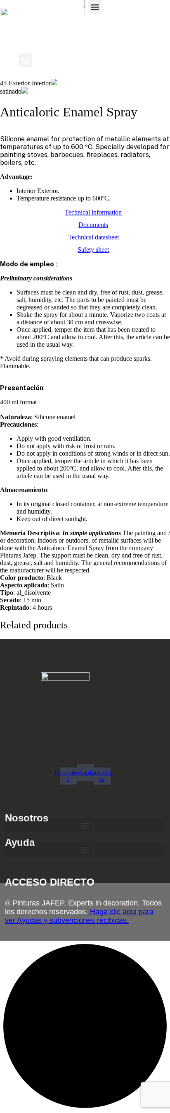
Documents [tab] (93, 224)
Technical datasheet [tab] (93, 237)
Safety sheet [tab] (93, 249)
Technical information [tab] (93, 212)
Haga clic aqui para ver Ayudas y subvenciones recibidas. (79, 916)
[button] (95, 7)
